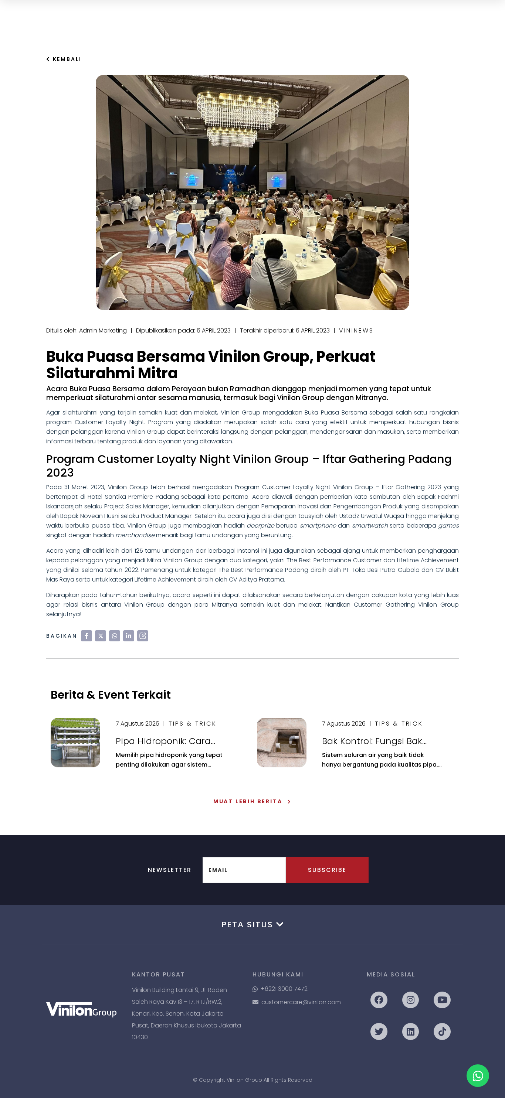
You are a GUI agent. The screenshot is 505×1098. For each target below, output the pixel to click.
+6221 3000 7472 (284, 989)
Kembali (66, 59)
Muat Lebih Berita (247, 801)
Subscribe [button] (327, 870)
